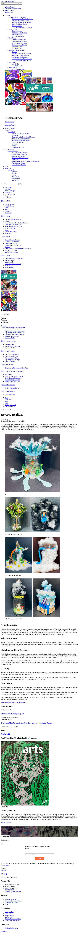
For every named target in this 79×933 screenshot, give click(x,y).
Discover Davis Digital (19, 69)
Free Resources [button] (9, 149)
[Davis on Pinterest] (6, 874)
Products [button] (7, 15)
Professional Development (16, 50)
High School (12, 38)
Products (7, 189)
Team (14, 175)
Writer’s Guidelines (10, 228)
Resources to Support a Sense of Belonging (25, 161)
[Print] (9, 734)
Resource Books (17, 26)
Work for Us (16, 178)
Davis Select (12, 62)
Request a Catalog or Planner (13, 901)
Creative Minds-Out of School (21, 22)
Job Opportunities (10, 204)
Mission (14, 172)
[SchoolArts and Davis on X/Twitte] (3, 874)
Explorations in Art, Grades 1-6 (21, 20)
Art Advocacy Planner (19, 165)
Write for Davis (9, 206)
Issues (14, 145)
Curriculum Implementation (20, 55)
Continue (4, 868)
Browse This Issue (6, 823)
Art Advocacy (9, 917)
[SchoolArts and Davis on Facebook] (1, 874)
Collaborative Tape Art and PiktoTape (16, 368)
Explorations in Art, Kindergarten (22, 19)
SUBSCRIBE (5, 836)
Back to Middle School (9, 341)
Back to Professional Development (12, 371)
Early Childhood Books (19, 24)
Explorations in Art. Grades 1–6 (14, 333)
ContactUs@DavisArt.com (13, 891)
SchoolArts (11, 132)
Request (3, 326)
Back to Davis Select (8, 385)
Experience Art (16, 31)
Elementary (4, 419)
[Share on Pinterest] (4, 734)
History (14, 173)
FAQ (6, 904)
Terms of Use (9, 913)
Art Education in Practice (12, 381)
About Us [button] (8, 168)
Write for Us (16, 177)
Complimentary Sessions (19, 57)
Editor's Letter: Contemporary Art (12, 714)
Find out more (5, 865)
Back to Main (6, 201)
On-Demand (8, 374)
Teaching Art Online (18, 163)
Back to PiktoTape (7, 365)
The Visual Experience (19, 40)
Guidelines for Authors (11, 902)
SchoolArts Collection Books (21, 139)
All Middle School (18, 36)
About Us (11, 170)
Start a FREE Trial (10, 394)
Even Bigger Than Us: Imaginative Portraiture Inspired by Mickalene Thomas (26, 723)
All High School (17, 48)
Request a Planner (10, 125)
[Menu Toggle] (15, 1)
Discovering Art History (19, 43)
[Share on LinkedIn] (6, 734)
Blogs (6, 166)
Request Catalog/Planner (13, 8)
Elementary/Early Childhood (17, 17)
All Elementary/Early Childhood (22, 27)
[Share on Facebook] (1, 734)
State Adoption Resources (12, 920)
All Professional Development (21, 60)
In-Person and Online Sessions (21, 53)
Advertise (15, 144)
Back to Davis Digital (8, 391)
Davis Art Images (10, 128)
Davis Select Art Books (12, 388)
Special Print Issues (18, 147)
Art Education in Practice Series (22, 59)
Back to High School (8, 351)
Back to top (4, 931)
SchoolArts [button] (8, 130)
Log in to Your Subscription (20, 133)
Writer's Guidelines (18, 142)
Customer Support (10, 899)
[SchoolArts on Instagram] (5, 874)
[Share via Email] (7, 734)
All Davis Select (17, 66)
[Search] (20, 184)
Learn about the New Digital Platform (23, 137)
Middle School (12, 29)
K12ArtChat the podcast (19, 152)
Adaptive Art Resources (19, 154)
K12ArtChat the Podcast (12, 240)
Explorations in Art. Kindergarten (15, 331)
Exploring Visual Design (19, 33)
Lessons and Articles (18, 156)
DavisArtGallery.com (11, 928)
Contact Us (9, 12)
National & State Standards (13, 919)
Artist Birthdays (9, 915)
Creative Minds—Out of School (14, 334)
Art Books (15, 64)
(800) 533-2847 (9, 890)
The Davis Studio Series (19, 41)
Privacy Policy (9, 912)
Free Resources (13, 151)
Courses (14, 52)
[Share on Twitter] (3, 734)
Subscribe (15, 135)
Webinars (15, 159)
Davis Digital (10, 7)
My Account (10, 10)
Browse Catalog (9, 122)
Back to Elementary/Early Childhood (13, 327)
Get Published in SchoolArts (21, 140)
